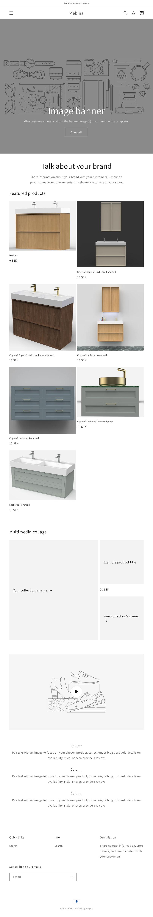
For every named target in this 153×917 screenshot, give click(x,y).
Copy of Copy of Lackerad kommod (96, 272)
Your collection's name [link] (30, 590)
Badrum (13, 255)
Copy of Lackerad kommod (92, 355)
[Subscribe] (72, 877)
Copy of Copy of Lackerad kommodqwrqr (31, 355)
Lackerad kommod (19, 504)
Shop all (76, 132)
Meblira (71, 908)
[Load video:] (76, 691)
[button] (11, 13)
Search (13, 845)
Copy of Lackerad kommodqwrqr (95, 421)
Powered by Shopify (84, 908)
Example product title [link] (120, 562)
